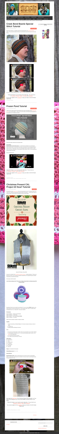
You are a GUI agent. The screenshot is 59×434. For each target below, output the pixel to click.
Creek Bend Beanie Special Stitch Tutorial (19, 25)
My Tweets (8, 424)
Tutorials (11, 100)
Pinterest (17, 95)
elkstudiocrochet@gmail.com (42, 428)
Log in (38, 432)
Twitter (21, 95)
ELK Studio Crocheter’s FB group (20, 274)
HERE (22, 92)
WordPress (36, 432)
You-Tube (25, 95)
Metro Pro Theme (26, 432)
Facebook (13, 95)
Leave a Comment (33, 28)
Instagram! (31, 95)
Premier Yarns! (15, 191)
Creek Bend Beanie (31, 30)
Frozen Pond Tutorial (16, 106)
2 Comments (34, 189)
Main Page (14, 398)
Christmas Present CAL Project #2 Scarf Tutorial (18, 185)
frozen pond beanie (19, 178)
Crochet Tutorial (13, 178)
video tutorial (24, 178)
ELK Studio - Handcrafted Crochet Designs (29, 9)
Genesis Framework (31, 432)
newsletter (19, 97)
